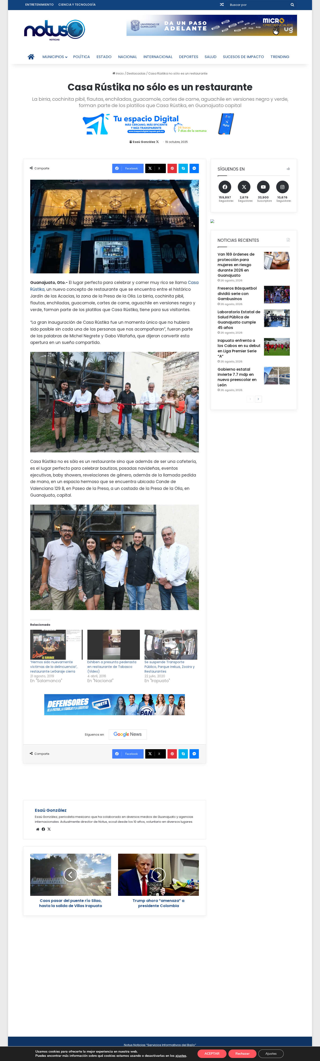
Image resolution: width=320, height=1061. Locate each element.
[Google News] (128, 734)
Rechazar (242, 1053)
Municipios (53, 57)
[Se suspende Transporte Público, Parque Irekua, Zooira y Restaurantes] (171, 645)
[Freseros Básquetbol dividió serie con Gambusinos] (277, 294)
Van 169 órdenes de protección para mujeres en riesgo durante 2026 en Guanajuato (236, 265)
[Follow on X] (157, 142)
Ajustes (271, 1053)
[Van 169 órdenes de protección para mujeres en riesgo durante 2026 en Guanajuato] (277, 260)
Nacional (127, 57)
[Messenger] (194, 168)
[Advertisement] (114, 781)
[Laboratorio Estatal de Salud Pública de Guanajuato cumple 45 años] (277, 318)
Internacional (157, 57)
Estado (104, 57)
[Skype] (183, 168)
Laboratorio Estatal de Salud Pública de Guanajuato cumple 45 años (239, 319)
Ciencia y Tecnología (77, 4)
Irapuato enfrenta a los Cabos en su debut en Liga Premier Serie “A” (239, 348)
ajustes (180, 1056)
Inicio (119, 73)
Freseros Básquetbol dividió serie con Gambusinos (237, 294)
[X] (49, 829)
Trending (280, 57)
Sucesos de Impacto (243, 57)
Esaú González (144, 142)
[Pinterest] (172, 168)
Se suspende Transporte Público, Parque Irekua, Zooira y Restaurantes (170, 667)
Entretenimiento (39, 4)
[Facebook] (43, 829)
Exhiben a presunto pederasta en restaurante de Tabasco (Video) (111, 667)
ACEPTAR (212, 1053)
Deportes (188, 57)
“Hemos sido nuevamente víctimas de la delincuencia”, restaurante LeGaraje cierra (53, 667)
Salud (210, 57)
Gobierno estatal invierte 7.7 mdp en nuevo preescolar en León (237, 377)
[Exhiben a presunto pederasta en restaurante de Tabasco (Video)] (113, 645)
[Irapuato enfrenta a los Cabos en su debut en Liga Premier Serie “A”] (277, 347)
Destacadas (136, 73)
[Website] (38, 829)
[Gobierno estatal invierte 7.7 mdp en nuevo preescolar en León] (277, 375)
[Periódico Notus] (54, 30)
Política (81, 57)
